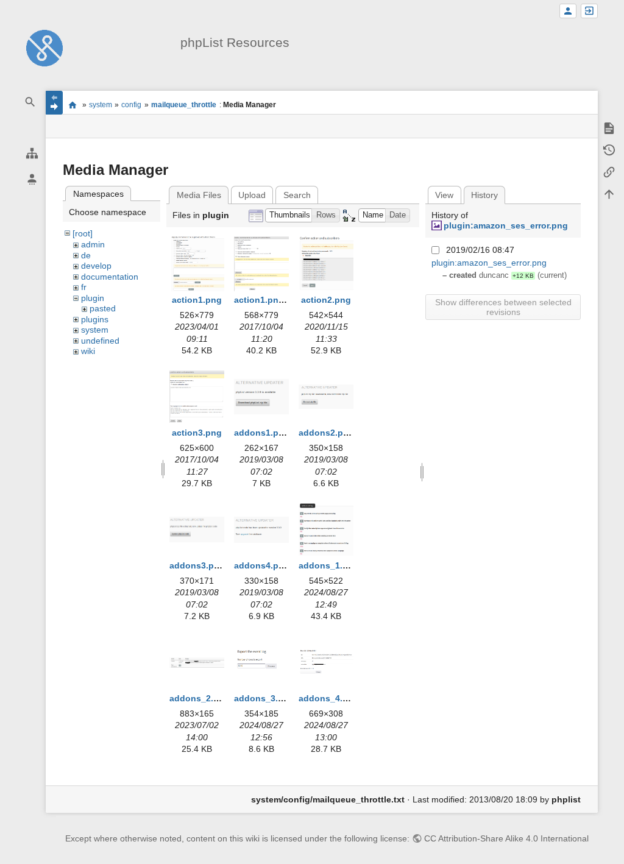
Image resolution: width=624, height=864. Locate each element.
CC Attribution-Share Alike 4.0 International (506, 838)
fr (84, 287)
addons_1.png (329, 565)
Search (297, 195)
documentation (109, 277)
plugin (92, 298)
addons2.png (326, 432)
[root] (83, 233)
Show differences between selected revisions (503, 307)
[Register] (567, 11)
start (72, 105)
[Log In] (589, 11)
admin (93, 244)
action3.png (197, 432)
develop (96, 266)
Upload (252, 195)
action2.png (326, 300)
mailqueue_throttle (183, 105)
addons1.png (261, 432)
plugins (94, 319)
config (131, 105)
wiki (88, 351)
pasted (103, 308)
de (86, 255)
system (100, 105)
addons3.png (197, 565)
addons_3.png (264, 698)
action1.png (197, 300)
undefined (100, 340)
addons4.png (261, 565)
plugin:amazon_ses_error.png (506, 225)
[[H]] (44, 47)
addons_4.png (329, 698)
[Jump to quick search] (30, 102)
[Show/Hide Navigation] (54, 103)
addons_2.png (199, 698)
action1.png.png (268, 300)
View (444, 195)
